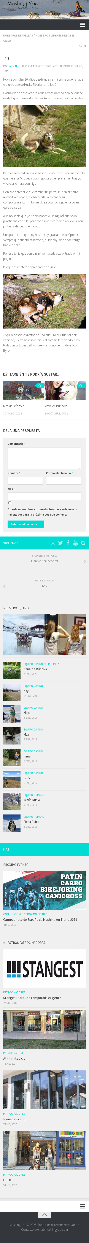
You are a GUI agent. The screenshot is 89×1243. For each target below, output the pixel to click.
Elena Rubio (31, 822)
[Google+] (83, 542)
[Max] (12, 736)
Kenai (27, 756)
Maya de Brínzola (55, 406)
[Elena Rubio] (12, 823)
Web (10, 489)
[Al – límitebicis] (44, 1029)
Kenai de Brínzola (35, 669)
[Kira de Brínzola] (23, 390)
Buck (27, 778)
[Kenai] (12, 757)
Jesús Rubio (32, 800)
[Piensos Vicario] (44, 1089)
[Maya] (12, 714)
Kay (26, 691)
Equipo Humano (34, 795)
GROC (7, 1180)
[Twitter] (60, 542)
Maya (27, 713)
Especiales (52, 664)
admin (13, 66)
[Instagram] (53, 542)
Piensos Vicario (14, 1119)
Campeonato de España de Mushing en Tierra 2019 (40, 919)
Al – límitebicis (14, 1058)
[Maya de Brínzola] (65, 390)
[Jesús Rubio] (12, 801)
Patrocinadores (14, 992)
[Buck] (12, 779)
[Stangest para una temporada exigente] (44, 968)
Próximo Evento (36, 914)
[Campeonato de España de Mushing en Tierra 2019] (44, 890)
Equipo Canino (33, 664)
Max (26, 734)
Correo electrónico (59, 473)
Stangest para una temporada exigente (32, 997)
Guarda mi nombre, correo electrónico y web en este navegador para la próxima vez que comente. (42, 511)
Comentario (16, 444)
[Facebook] (68, 542)
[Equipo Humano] (65, 634)
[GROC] (44, 1150)
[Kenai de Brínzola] (12, 670)
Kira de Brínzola (13, 406)
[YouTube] (75, 542)
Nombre (14, 473)
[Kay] (12, 692)
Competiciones (13, 914)
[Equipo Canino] (23, 634)
